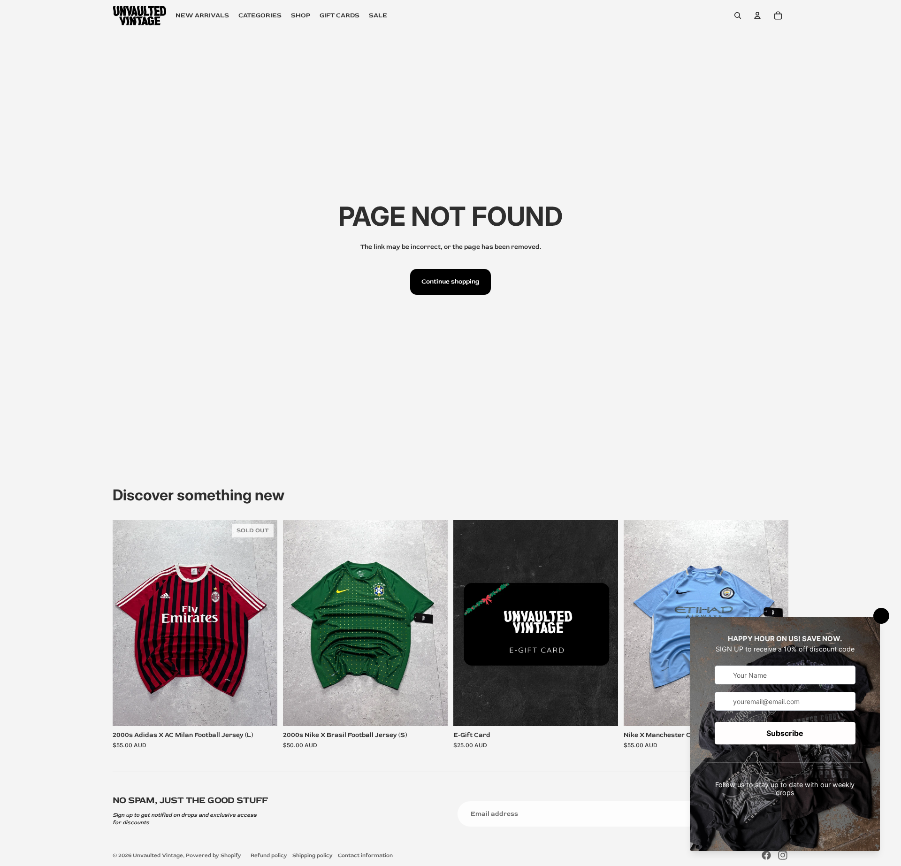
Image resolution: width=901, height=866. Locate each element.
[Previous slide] (127, 623)
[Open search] (737, 15)
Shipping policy (312, 855)
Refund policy (269, 855)
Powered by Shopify (213, 855)
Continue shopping (450, 281)
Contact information (365, 855)
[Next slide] (263, 623)
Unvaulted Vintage (158, 855)
